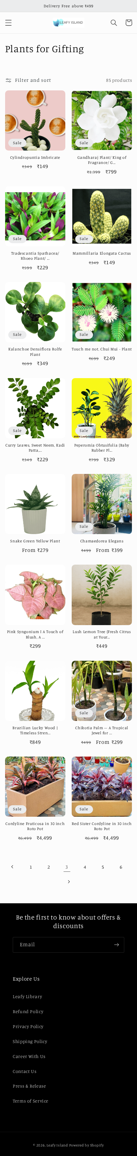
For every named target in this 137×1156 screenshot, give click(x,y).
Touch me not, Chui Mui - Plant (102, 349)
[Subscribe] (116, 945)
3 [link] (66, 867)
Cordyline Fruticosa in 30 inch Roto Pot (35, 826)
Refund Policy (28, 1011)
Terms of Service (30, 1100)
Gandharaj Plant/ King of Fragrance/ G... (101, 160)
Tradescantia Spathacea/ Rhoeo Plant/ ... (35, 256)
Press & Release (29, 1086)
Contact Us (24, 1071)
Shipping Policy (30, 1041)
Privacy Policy (28, 1026)
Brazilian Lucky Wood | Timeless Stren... (35, 730)
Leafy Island (57, 1145)
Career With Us (29, 1056)
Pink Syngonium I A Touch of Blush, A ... (35, 634)
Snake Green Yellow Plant (35, 541)
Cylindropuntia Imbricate (35, 157)
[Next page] (68, 881)
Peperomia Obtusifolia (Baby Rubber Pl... (101, 448)
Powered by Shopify (86, 1145)
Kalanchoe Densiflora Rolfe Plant (35, 351)
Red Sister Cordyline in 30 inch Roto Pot (102, 826)
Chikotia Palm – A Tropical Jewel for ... (101, 730)
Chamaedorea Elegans (102, 541)
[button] (8, 22)
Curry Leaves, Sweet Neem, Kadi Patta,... (35, 448)
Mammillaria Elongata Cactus (102, 253)
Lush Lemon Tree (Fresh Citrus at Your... (102, 634)
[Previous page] (12, 866)
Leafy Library (27, 996)
